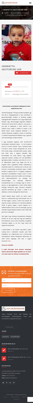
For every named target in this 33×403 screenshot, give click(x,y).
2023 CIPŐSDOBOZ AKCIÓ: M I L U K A (19, 357)
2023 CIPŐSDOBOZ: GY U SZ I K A (18, 349)
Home (6, 13)
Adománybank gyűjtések (20, 13)
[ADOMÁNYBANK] (10, 2)
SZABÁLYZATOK (14, 397)
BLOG (5, 397)
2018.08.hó (5, 336)
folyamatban (15, 336)
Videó (9, 241)
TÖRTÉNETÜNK (9, 327)
